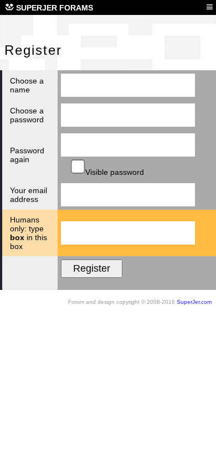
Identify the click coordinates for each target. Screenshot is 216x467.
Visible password (113, 172)
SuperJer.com (194, 302)
